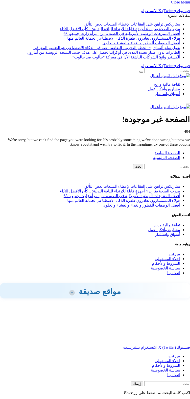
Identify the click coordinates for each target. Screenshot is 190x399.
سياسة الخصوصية (165, 268)
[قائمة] (188, 103)
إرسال (137, 384)
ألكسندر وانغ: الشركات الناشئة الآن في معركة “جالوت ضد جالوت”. (125, 57)
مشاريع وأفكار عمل (164, 89)
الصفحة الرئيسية (166, 158)
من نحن (173, 254)
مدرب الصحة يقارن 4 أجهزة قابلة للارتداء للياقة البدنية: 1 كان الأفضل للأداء (120, 29)
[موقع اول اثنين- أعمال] (170, 76)
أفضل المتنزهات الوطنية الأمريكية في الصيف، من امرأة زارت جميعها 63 (122, 33)
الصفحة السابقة (167, 153)
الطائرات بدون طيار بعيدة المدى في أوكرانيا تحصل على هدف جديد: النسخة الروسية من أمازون (103, 52)
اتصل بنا (173, 273)
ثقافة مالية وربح (167, 84)
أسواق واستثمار (167, 94)
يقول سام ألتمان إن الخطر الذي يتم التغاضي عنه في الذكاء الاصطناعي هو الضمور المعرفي (106, 48)
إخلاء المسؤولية (167, 259)
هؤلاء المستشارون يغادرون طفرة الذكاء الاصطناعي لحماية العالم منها (123, 38)
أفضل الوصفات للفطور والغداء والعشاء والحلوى (141, 43)
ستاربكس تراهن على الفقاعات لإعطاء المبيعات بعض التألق (132, 24)
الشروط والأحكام (166, 263)
